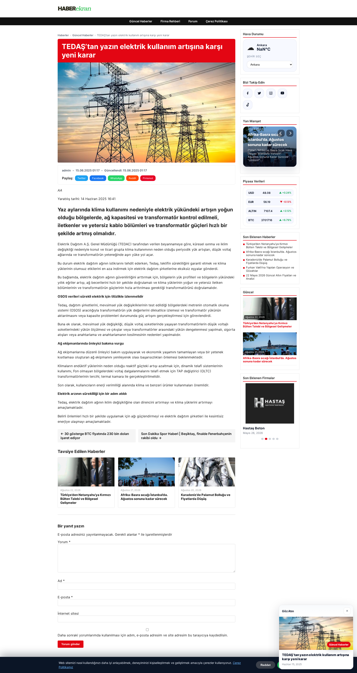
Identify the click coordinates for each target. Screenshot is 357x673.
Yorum (64, 542)
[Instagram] (271, 93)
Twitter (81, 178)
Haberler (63, 35)
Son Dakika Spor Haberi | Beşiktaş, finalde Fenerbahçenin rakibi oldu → (186, 436)
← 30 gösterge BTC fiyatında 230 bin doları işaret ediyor (95, 436)
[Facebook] (247, 93)
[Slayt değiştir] (262, 439)
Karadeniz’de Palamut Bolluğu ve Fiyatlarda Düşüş (266, 261)
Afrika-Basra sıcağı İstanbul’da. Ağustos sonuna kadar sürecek (271, 253)
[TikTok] (247, 105)
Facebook (98, 178)
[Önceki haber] (281, 133)
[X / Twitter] (259, 93)
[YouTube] (282, 93)
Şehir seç (254, 56)
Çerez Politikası (217, 21)
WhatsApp (116, 178)
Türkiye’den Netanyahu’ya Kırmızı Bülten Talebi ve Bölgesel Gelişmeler (269, 245)
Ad (61, 581)
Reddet (266, 665)
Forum (193, 21)
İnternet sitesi (68, 613)
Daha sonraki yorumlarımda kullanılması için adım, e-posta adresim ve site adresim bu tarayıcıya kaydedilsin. (143, 635)
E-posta (65, 597)
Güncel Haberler (140, 21)
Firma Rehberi (170, 21)
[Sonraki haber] (289, 133)
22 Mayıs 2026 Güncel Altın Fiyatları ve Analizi (271, 277)
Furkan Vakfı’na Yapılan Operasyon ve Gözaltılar (270, 269)
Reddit (132, 178)
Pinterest (148, 178)
